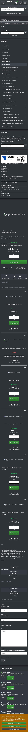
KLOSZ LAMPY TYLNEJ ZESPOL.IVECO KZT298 (12, 468)
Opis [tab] (14, 278)
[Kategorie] (25, 3)
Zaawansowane (10, 13)
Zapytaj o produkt (20, 356)
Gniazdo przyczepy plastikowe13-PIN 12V (14, 424)
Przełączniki (15, 23)
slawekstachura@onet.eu (17, 176)
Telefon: (13, 649)
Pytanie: (6, 624)
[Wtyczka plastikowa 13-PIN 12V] (14, 296)
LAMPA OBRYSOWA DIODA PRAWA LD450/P (15, 674)
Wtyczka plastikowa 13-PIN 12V (14, 304)
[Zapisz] (25, 145)
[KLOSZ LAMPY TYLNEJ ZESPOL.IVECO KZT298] (14, 460)
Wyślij (3, 661)
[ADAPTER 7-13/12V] (14, 372)
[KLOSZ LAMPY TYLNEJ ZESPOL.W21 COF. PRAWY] (14, 505)
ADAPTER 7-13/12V (14, 380)
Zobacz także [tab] (6, 278)
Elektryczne (7, 23)
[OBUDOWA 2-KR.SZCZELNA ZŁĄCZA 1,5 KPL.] (14, 340)
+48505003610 (14, 183)
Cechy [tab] (20, 278)
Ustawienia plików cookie (14, 729)
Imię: (5, 615)
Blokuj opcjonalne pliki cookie (14, 726)
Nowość (19, 13)
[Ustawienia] (21, 3)
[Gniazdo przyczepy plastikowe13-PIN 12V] (14, 416)
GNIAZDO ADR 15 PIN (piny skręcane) (15, 713)
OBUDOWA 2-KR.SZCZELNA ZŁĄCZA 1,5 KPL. (14, 348)
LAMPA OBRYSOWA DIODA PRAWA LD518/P (15, 684)
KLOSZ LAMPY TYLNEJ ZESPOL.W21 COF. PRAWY (13, 513)
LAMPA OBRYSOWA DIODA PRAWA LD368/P (15, 694)
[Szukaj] (25, 8)
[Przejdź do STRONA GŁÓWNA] (1, 23)
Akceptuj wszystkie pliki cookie (14, 723)
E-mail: (5, 605)
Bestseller (15, 13)
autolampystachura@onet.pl (12, 178)
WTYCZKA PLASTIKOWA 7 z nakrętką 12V (16, 704)
